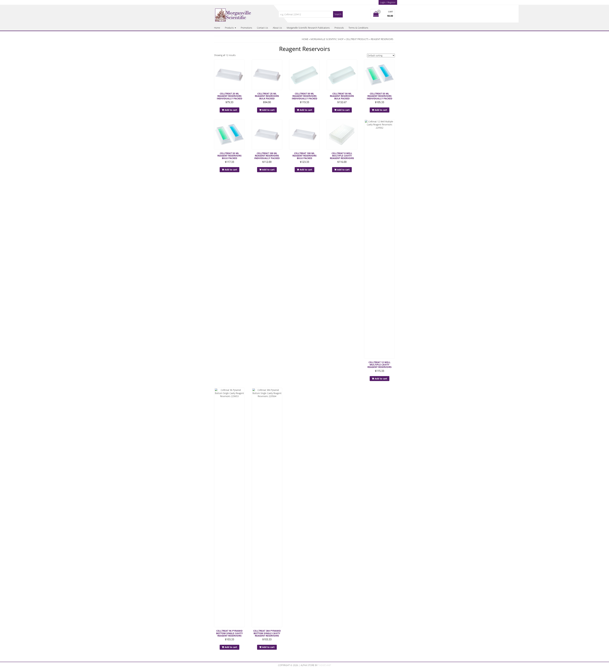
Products (229, 27)
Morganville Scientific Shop (327, 39)
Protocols (339, 27)
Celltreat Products (357, 39)
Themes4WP (324, 665)
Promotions (246, 27)
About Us (277, 27)
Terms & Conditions (358, 27)
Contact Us (262, 27)
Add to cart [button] (231, 109)
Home (217, 27)
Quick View (243, 64)
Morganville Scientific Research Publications (308, 27)
